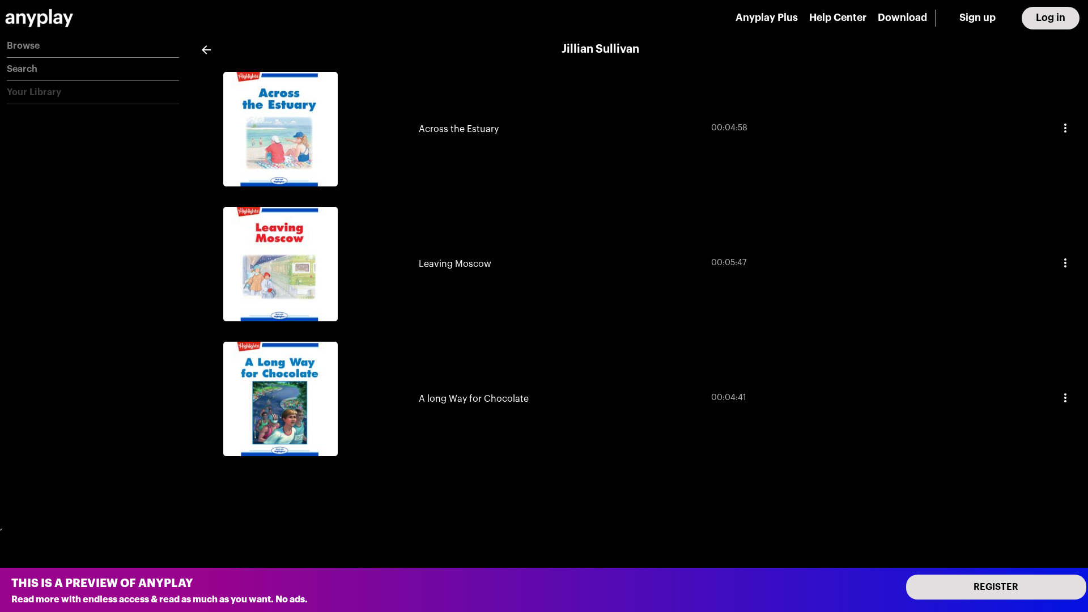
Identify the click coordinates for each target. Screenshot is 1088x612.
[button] (93, 46)
